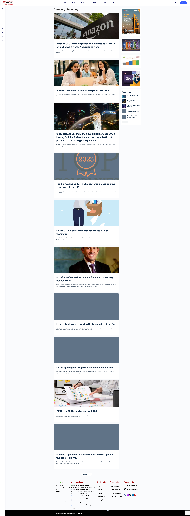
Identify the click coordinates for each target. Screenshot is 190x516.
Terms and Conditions (117, 496)
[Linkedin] (133, 495)
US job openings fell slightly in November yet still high (85, 367)
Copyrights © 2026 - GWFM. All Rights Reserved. (69, 513)
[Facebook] (125, 495)
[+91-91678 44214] (125, 485)
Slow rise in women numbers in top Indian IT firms (82, 90)
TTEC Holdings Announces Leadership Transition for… (133, 111)
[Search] (171, 3)
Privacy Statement (116, 493)
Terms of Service (115, 489)
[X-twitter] (130, 495)
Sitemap (100, 493)
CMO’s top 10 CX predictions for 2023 (76, 411)
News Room (101, 496)
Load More (85, 474)
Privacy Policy (102, 500)
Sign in (177, 2)
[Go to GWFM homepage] (8, 3)
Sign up (183, 2)
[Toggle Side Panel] (2, 8)
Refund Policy (115, 486)
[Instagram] (128, 495)
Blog (99, 486)
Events (100, 489)
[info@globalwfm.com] (125, 489)
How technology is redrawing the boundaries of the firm (86, 324)
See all (125, 121)
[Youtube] (135, 495)
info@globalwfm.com (133, 489)
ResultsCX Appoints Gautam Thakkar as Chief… (132, 117)
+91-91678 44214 (132, 485)
